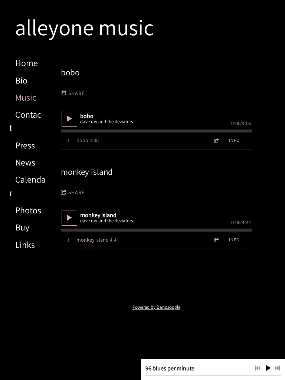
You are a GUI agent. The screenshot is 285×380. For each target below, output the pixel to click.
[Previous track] (258, 368)
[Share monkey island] (216, 240)
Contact (25, 121)
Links (25, 244)
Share (76, 93)
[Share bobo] (216, 140)
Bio (21, 80)
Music (25, 97)
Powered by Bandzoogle (156, 307)
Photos (28, 210)
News (25, 162)
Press (25, 145)
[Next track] (277, 368)
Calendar (27, 186)
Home (26, 63)
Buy (22, 227)
